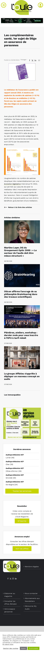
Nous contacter (31, 593)
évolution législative (12, 184)
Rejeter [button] (23, 648)
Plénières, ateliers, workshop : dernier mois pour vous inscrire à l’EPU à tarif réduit (21, 335)
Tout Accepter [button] (33, 648)
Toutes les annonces (22, 491)
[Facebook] (8, 578)
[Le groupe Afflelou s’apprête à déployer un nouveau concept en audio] (22, 348)
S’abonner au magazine (9, 594)
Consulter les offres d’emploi (10, 602)
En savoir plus (8, 644)
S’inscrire (22, 521)
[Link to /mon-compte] (40, 5)
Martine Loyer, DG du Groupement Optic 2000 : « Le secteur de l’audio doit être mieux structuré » (20, 251)
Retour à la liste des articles (20, 207)
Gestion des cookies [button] (10, 648)
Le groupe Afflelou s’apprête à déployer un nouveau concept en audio (22, 376)
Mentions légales (32, 567)
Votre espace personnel (9, 610)
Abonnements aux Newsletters (32, 599)
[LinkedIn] (16, 578)
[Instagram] (13, 578)
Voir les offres (22, 549)
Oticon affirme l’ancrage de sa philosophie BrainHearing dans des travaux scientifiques (20, 294)
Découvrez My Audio (30, 607)
